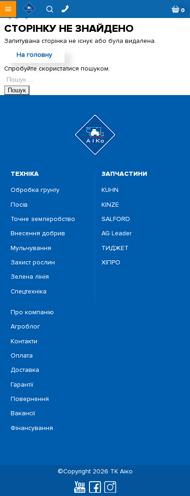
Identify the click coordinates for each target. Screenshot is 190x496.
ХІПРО (110, 262)
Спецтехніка (29, 291)
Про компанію (32, 312)
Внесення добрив (38, 233)
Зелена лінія (30, 277)
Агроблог (25, 326)
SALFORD (115, 219)
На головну (34, 55)
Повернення (30, 399)
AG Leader (116, 233)
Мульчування (31, 248)
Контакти (24, 341)
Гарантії (22, 385)
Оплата (22, 356)
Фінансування (32, 428)
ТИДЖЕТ (115, 248)
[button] (8, 9)
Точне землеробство (43, 219)
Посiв (19, 205)
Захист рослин (33, 262)
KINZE (110, 205)
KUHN (110, 190)
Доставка (25, 370)
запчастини (124, 174)
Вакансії (23, 413)
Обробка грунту (35, 190)
